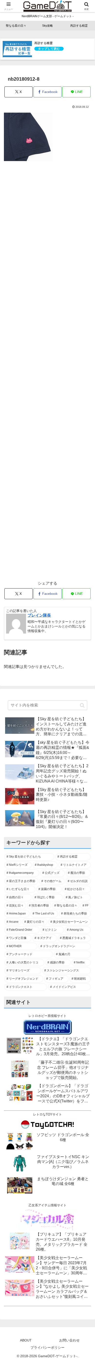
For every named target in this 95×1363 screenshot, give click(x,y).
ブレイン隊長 (39, 615)
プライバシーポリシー (47, 1347)
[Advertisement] (47, 374)
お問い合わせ (69, 1340)
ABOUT (26, 1340)
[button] (82, 705)
